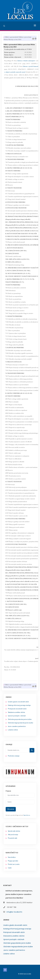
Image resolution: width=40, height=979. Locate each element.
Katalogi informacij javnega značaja (19, 705)
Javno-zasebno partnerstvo (17, 726)
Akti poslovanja (13, 835)
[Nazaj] (35, 38)
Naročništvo (12, 857)
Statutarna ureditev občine (16, 712)
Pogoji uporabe (13, 861)
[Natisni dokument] (33, 38)
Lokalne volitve (13, 730)
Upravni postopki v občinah (17, 716)
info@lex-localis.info (14, 912)
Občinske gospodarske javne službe (19, 719)
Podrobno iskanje (13, 756)
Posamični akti (12, 838)
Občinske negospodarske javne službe (20, 723)
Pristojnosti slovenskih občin (17, 709)
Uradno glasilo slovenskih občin (18, 702)
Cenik (9, 868)
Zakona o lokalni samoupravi (26, 61)
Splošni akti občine (14, 831)
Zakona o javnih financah (31, 66)
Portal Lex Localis (14, 864)
